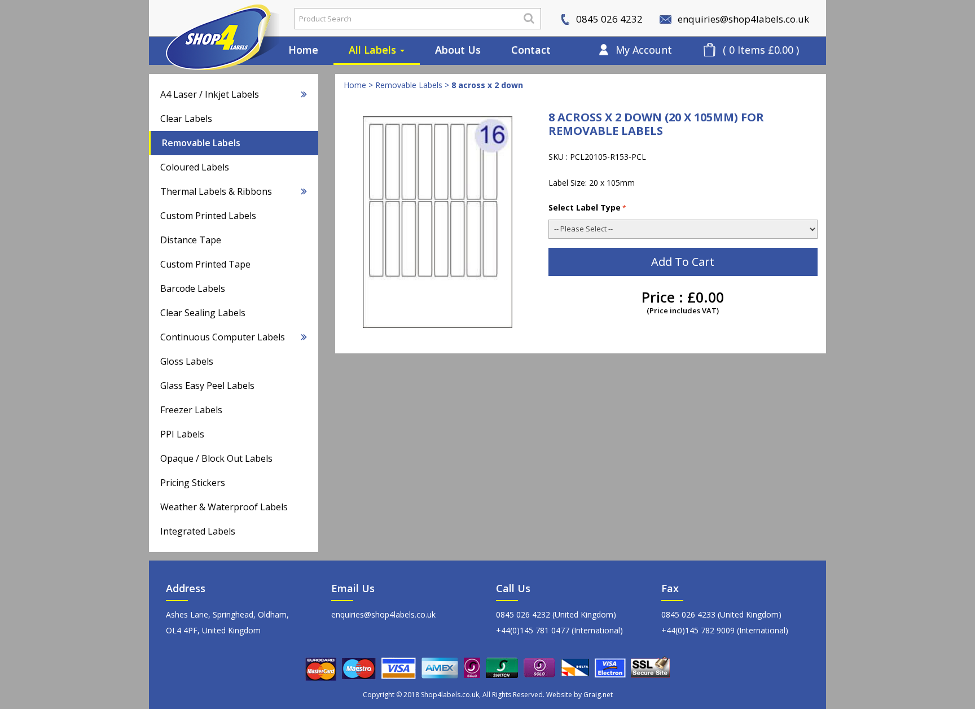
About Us (458, 49)
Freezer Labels (191, 410)
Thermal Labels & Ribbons (216, 191)
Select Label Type (584, 207)
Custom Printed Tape (205, 264)
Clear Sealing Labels (202, 313)
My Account (644, 49)
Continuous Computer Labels (222, 337)
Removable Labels (201, 143)
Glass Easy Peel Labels (207, 385)
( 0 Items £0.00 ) (761, 49)
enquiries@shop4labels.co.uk (742, 18)
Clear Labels (186, 118)
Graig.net (598, 694)
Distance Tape (190, 240)
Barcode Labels (192, 288)
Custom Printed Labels (208, 215)
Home (303, 49)
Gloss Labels (186, 361)
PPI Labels (182, 434)
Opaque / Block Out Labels (216, 458)
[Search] (529, 18)
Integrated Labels (197, 531)
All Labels (374, 49)
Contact (531, 49)
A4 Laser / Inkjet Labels (209, 94)
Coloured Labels (194, 167)
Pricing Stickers (192, 482)
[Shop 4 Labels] (214, 19)
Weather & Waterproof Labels (224, 507)
